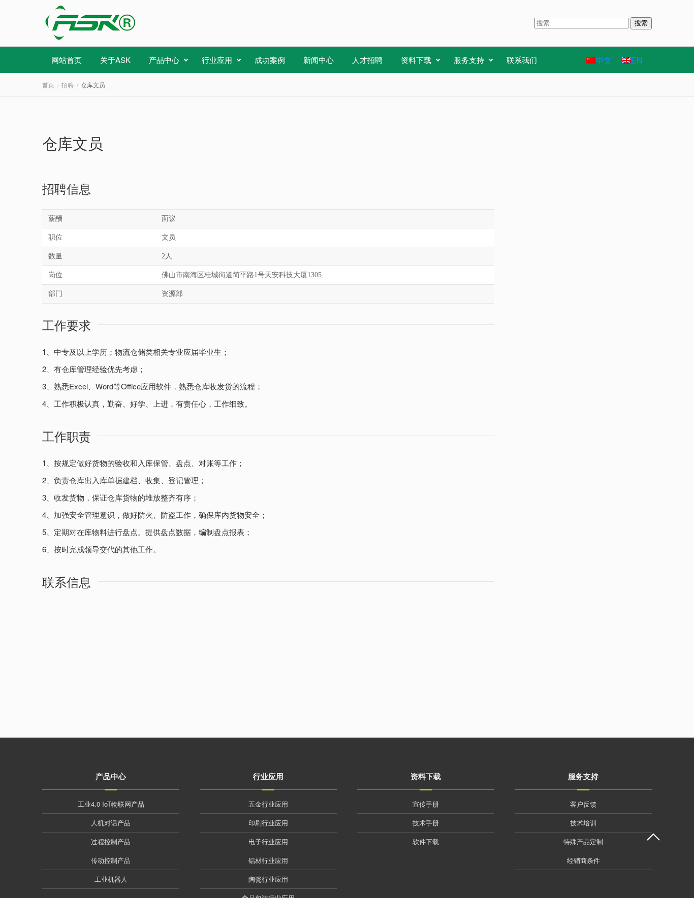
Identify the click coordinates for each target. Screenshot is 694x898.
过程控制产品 (111, 841)
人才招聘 (367, 59)
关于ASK (115, 59)
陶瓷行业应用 (268, 879)
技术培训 (583, 822)
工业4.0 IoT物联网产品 (111, 804)
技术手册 (426, 822)
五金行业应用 (268, 804)
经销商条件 (583, 860)
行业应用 (217, 59)
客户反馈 (583, 804)
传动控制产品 (111, 860)
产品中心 (164, 59)
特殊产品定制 (583, 841)
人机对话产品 (111, 822)
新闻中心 (318, 59)
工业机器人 (111, 879)
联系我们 (522, 59)
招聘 (67, 84)
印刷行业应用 (268, 822)
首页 (48, 84)
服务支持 (469, 59)
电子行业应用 (268, 841)
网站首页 (66, 59)
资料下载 (416, 59)
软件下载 (426, 841)
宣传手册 (426, 804)
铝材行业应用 (268, 860)
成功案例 (270, 59)
